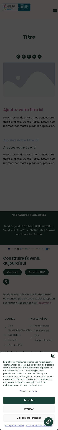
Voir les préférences (29, 418)
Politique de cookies (14, 425)
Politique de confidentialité (39, 425)
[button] (53, 355)
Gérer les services (28, 391)
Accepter (29, 400)
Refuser (29, 409)
